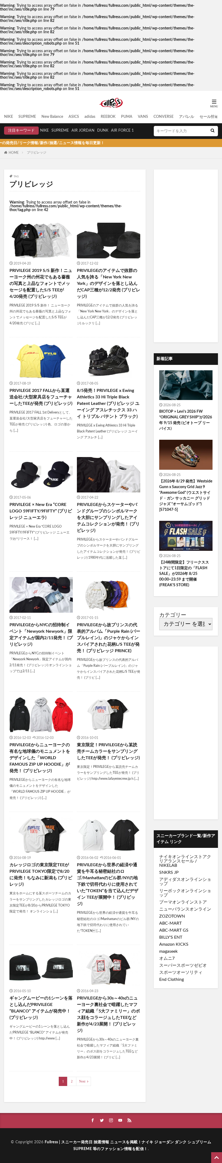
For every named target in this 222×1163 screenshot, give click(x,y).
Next (82, 1081)
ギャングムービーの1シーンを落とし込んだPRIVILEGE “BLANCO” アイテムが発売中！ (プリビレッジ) (41, 1008)
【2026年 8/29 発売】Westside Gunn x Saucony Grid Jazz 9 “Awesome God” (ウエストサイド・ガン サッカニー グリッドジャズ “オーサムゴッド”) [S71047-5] (185, 495)
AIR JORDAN (82, 130)
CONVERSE (164, 117)
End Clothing (171, 979)
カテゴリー (172, 615)
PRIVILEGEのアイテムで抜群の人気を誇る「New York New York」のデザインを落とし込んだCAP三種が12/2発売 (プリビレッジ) (108, 283)
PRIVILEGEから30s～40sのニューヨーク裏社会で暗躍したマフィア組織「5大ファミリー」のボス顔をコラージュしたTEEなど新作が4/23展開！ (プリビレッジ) (108, 1014)
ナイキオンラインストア (183, 857)
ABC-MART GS (173, 930)
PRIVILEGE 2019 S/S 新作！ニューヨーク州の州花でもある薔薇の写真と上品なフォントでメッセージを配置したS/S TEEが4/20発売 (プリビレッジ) (40, 283)
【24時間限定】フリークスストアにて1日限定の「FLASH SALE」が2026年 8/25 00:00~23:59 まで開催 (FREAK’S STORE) (184, 574)
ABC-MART (170, 923)
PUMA (126, 117)
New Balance (52, 117)
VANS (143, 117)
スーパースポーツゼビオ (183, 965)
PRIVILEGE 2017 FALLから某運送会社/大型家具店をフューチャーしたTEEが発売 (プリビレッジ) (40, 397)
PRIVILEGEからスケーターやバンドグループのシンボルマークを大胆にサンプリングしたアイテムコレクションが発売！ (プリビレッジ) (108, 517)
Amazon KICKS (173, 944)
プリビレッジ (36, 152)
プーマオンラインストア (183, 902)
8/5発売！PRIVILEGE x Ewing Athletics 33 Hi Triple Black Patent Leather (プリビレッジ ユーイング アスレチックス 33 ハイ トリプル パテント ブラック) (108, 403)
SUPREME (27, 117)
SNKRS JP (169, 872)
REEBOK (108, 117)
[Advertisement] (186, 256)
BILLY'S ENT (170, 937)
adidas (89, 117)
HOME (14, 152)
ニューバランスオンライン (185, 909)
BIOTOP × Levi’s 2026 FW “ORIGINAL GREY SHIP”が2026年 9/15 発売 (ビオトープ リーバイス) (185, 420)
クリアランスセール (185, 859)
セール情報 (209, 117)
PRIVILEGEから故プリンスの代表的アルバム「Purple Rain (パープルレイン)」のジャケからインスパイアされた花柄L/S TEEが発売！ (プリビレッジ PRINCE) (108, 638)
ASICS (73, 117)
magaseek (168, 951)
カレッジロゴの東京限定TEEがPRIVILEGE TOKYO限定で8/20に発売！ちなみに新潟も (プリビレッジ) (40, 875)
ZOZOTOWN (172, 916)
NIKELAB (168, 865)
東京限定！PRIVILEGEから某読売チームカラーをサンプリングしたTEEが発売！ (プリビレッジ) (108, 751)
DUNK (102, 130)
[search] (212, 131)
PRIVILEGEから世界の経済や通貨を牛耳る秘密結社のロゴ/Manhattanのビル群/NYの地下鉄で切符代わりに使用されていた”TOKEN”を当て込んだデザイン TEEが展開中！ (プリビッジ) (107, 884)
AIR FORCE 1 (122, 130)
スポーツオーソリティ (181, 972)
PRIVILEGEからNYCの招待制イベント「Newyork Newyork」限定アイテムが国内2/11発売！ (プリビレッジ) (41, 635)
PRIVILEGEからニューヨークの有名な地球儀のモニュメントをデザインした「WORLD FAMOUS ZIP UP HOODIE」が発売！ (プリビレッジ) (39, 758)
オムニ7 (167, 958)
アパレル (186, 117)
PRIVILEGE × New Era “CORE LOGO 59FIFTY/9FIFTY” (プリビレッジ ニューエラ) (40, 511)
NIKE (8, 117)
